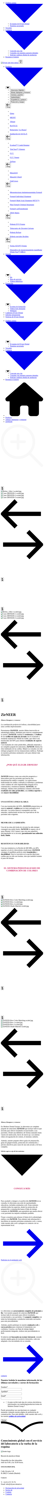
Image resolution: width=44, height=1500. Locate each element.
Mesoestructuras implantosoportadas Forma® (26, 192)
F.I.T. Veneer (14, 157)
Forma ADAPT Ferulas (18, 246)
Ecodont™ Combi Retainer (19, 145)
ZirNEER (8, 422)
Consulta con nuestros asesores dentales (24, 53)
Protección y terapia (17, 102)
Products (8, 417)
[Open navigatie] (21, 62)
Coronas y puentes (17, 95)
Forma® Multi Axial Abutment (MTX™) (24, 201)
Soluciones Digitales (17, 90)
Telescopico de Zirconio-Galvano (22, 228)
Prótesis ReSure (15, 232)
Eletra (12, 113)
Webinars (13, 311)
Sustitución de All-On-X (18, 134)
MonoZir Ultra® (16, 177)
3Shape (12, 122)
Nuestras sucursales (17, 26)
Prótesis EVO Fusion (17, 224)
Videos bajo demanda (17, 309)
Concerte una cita (16, 51)
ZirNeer (13, 162)
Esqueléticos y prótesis (18, 99)
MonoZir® (14, 173)
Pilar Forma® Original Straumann (22, 205)
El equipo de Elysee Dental (19, 24)
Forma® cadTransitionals (19, 209)
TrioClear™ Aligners (17, 149)
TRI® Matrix (14, 213)
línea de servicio (15, 279)
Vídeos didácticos (16, 281)
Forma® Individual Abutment (20, 196)
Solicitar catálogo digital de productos (23, 55)
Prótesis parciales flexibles (19, 236)
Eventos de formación (17, 307)
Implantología (15, 97)
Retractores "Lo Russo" (18, 130)
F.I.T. (12, 153)
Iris (11, 277)
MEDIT (13, 118)
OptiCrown (14, 181)
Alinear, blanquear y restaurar (20, 92)
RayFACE (13, 126)
